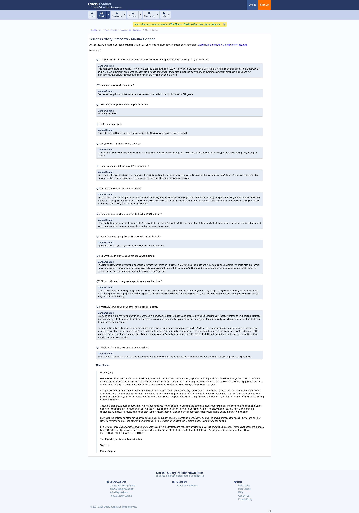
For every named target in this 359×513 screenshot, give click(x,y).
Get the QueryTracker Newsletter (179, 473)
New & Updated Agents (121, 489)
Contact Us (243, 496)
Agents (102, 16)
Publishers (117, 16)
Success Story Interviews (131, 30)
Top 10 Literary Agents (121, 496)
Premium (133, 16)
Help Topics (244, 485)
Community (149, 16)
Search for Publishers (187, 485)
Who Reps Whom (119, 492)
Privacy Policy (245, 499)
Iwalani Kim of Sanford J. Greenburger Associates (222, 45)
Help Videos (244, 489)
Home (92, 16)
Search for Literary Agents (123, 485)
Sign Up (264, 5)
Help (164, 16)
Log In (252, 5)
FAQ (240, 492)
